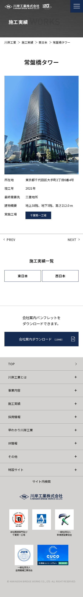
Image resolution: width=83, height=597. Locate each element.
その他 (12, 456)
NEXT (72, 239)
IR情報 (12, 443)
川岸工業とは (17, 377)
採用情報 (14, 417)
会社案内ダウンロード (41, 339)
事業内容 (14, 390)
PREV (11, 239)
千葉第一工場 (38, 215)
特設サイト (16, 469)
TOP (11, 364)
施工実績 (14, 403)
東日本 (23, 275)
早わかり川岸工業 (20, 430)
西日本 (60, 275)
